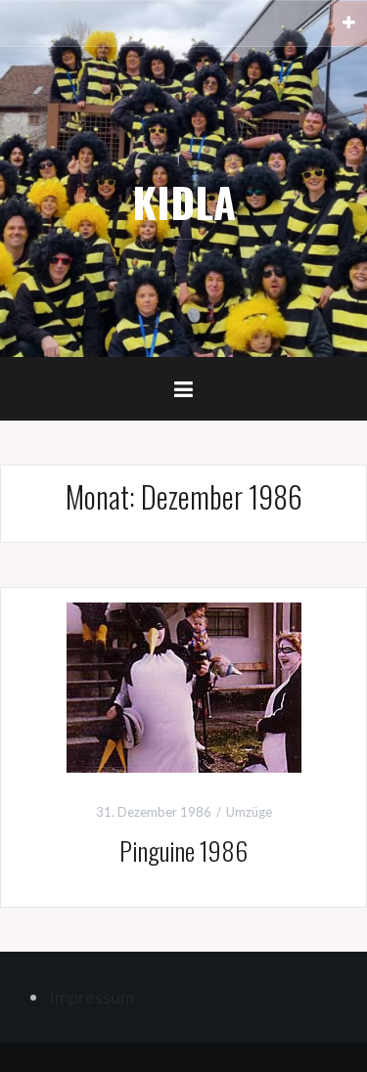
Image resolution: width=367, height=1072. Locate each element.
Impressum (91, 996)
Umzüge (249, 812)
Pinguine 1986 (183, 850)
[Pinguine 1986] (184, 685)
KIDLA (184, 201)
